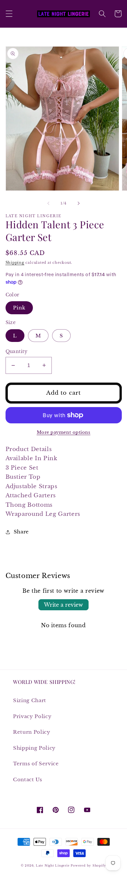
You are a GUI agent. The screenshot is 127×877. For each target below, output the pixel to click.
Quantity (17, 351)
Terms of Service (36, 763)
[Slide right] (78, 203)
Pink (19, 307)
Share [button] (21, 532)
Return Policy (31, 732)
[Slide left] (48, 203)
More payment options (64, 432)
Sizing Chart (29, 700)
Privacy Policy (32, 716)
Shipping (15, 262)
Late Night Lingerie (53, 865)
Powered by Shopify (88, 865)
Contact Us (27, 779)
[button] (9, 13)
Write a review (63, 604)
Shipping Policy (34, 748)
